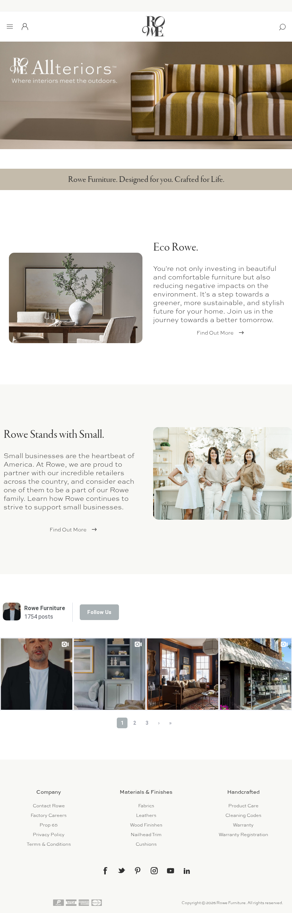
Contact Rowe (49, 806)
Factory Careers (49, 815)
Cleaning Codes (243, 815)
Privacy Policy (48, 834)
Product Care (243, 806)
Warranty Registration (243, 834)
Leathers (146, 815)
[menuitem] (48, 805)
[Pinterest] (138, 871)
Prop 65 (49, 825)
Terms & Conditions (49, 844)
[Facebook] (105, 871)
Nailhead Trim (146, 834)
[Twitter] (121, 870)
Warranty (243, 825)
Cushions (146, 844)
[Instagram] (154, 871)
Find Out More (215, 332)
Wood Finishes (146, 825)
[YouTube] (170, 871)
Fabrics (146, 806)
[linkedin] (187, 871)
